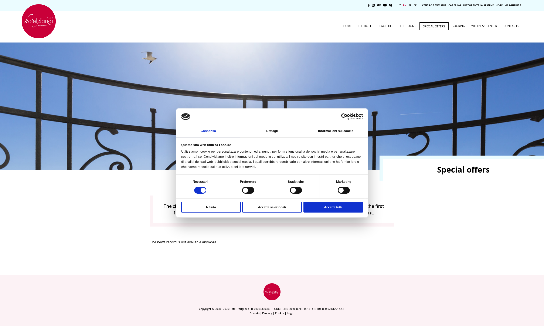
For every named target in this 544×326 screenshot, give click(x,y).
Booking (458, 26)
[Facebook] (369, 5)
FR (409, 5)
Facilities (386, 26)
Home (347, 26)
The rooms (408, 26)
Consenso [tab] (208, 131)
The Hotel (365, 26)
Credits (254, 313)
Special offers (434, 26)
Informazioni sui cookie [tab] (335, 131)
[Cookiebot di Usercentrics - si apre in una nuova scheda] (344, 116)
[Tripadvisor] (379, 5)
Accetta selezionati (272, 207)
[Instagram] (373, 5)
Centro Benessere (434, 5)
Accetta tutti (333, 207)
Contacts (511, 26)
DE (415, 5)
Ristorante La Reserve (478, 5)
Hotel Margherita (508, 5)
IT (399, 5)
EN (404, 5)
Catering (454, 5)
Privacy (267, 313)
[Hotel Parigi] (39, 21)
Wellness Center (484, 26)
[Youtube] (385, 5)
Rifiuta (211, 207)
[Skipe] (390, 5)
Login (290, 313)
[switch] (248, 190)
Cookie (279, 313)
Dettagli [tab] (272, 131)
